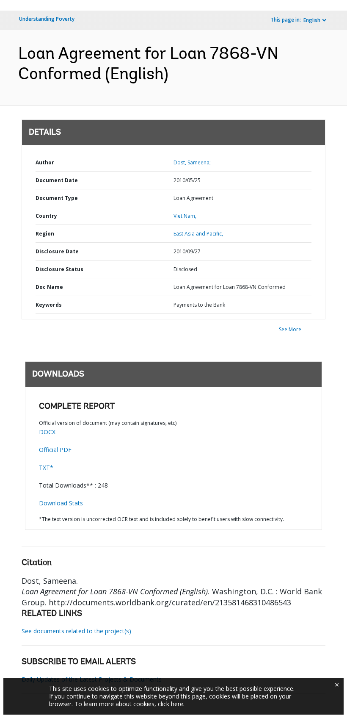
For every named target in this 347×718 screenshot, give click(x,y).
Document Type (57, 198)
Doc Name (49, 287)
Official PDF (55, 450)
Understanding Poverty (46, 18)
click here (170, 704)
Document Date (57, 180)
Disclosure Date (57, 251)
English (311, 20)
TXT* (46, 467)
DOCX (47, 432)
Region (45, 233)
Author (45, 162)
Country (46, 215)
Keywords (49, 304)
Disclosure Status (59, 269)
